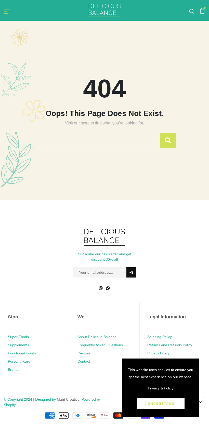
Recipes (83, 353)
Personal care (19, 361)
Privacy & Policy (160, 388)
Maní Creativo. (69, 399)
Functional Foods (22, 353)
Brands (13, 369)
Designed (43, 399)
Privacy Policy (158, 353)
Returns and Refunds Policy (169, 345)
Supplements (18, 345)
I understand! (160, 404)
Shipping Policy (159, 337)
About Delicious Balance (96, 337)
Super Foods (18, 337)
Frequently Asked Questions (100, 345)
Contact (83, 361)
